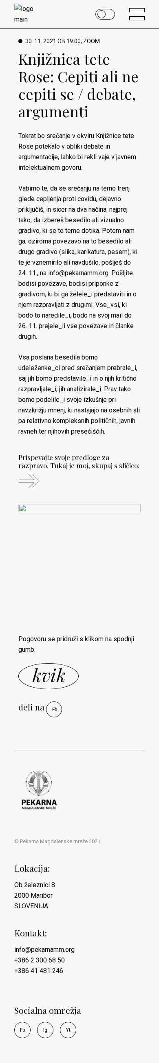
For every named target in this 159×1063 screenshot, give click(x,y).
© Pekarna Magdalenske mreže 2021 (57, 841)
